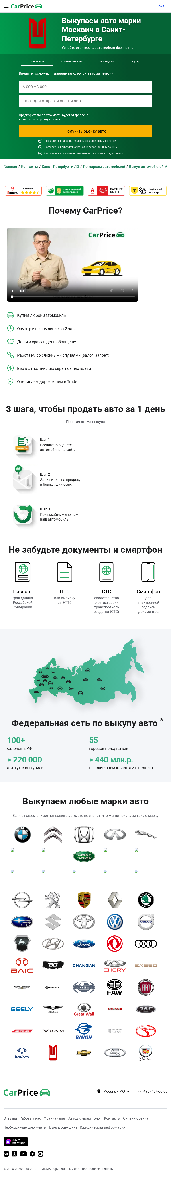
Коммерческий (72, 61)
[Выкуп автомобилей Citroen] (54, 834)
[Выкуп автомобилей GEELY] (24, 1009)
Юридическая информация (102, 1127)
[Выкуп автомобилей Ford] (85, 943)
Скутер (135, 61)
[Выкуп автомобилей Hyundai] (54, 943)
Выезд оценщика (63, 1127)
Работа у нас (30, 1118)
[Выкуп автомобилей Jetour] (24, 1031)
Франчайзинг (55, 1118)
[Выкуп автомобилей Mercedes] (54, 878)
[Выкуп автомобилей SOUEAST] (147, 1031)
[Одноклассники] (14, 1154)
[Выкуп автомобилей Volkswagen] (116, 922)
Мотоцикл (107, 61)
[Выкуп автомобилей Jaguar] (147, 834)
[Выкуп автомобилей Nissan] (147, 878)
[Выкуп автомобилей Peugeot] (54, 900)
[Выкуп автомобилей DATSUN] (85, 987)
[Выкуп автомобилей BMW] (24, 834)
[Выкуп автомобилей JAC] (147, 1009)
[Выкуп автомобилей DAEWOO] (54, 987)
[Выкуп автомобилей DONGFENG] (116, 943)
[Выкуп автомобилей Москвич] (54, 1053)
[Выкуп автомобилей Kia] (54, 856)
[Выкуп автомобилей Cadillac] (147, 1053)
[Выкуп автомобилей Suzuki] (54, 922)
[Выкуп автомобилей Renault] (116, 900)
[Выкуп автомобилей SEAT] (116, 1031)
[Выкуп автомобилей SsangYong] (24, 1053)
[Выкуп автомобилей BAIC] (24, 965)
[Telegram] (32, 1154)
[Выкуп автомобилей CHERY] (116, 965)
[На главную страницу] (26, 6)
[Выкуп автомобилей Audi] (147, 943)
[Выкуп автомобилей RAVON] (85, 1031)
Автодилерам (79, 1118)
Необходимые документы (25, 1127)
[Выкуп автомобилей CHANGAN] (85, 965)
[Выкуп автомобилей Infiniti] (116, 834)
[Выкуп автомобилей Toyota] (85, 922)
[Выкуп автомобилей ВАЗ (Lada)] (116, 1053)
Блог (97, 1118)
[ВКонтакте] (6, 1154)
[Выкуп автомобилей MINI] (85, 878)
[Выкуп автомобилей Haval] (116, 1009)
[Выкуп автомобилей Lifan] (147, 856)
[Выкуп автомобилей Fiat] (147, 987)
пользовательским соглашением (81, 140)
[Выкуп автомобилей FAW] (116, 987)
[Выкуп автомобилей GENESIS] (54, 1009)
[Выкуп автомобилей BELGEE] (54, 965)
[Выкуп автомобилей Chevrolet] (85, 1053)
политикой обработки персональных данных (88, 147)
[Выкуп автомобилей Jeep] (24, 856)
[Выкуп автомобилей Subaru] (24, 922)
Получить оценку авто (85, 131)
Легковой (37, 61)
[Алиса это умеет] (16, 1145)
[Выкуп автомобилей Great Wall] (85, 1009)
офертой (110, 140)
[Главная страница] (20, 1092)
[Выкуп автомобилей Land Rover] (85, 856)
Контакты (112, 1118)
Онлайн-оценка (135, 1118)
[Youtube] (23, 1154)
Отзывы (10, 1118)
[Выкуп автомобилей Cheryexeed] (147, 965)
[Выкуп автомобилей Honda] (85, 834)
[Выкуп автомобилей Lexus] (116, 856)
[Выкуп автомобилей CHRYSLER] (24, 987)
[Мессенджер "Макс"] (40, 1154)
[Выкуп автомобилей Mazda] (24, 878)
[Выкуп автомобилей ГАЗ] (24, 943)
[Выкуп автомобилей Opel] (24, 900)
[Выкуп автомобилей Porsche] (85, 900)
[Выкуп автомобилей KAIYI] (54, 1031)
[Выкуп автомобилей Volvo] (147, 922)
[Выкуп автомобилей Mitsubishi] (116, 878)
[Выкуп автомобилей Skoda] (147, 900)
